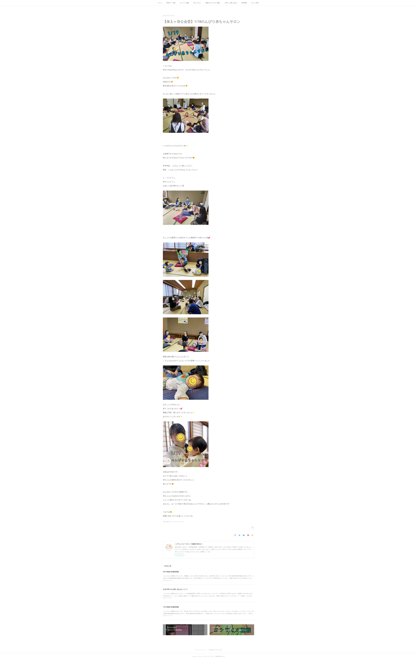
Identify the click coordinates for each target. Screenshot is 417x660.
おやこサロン (197, 3)
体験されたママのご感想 (212, 3)
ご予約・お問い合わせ (230, 3)
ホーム (160, 3)
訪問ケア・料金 (170, 3)
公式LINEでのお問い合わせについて (175, 589)
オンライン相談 (184, 3)
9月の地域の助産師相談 (171, 571)
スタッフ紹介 (255, 3)
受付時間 (244, 3)
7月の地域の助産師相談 (171, 607)
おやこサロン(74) (179, 521)
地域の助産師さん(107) (168, 521)
